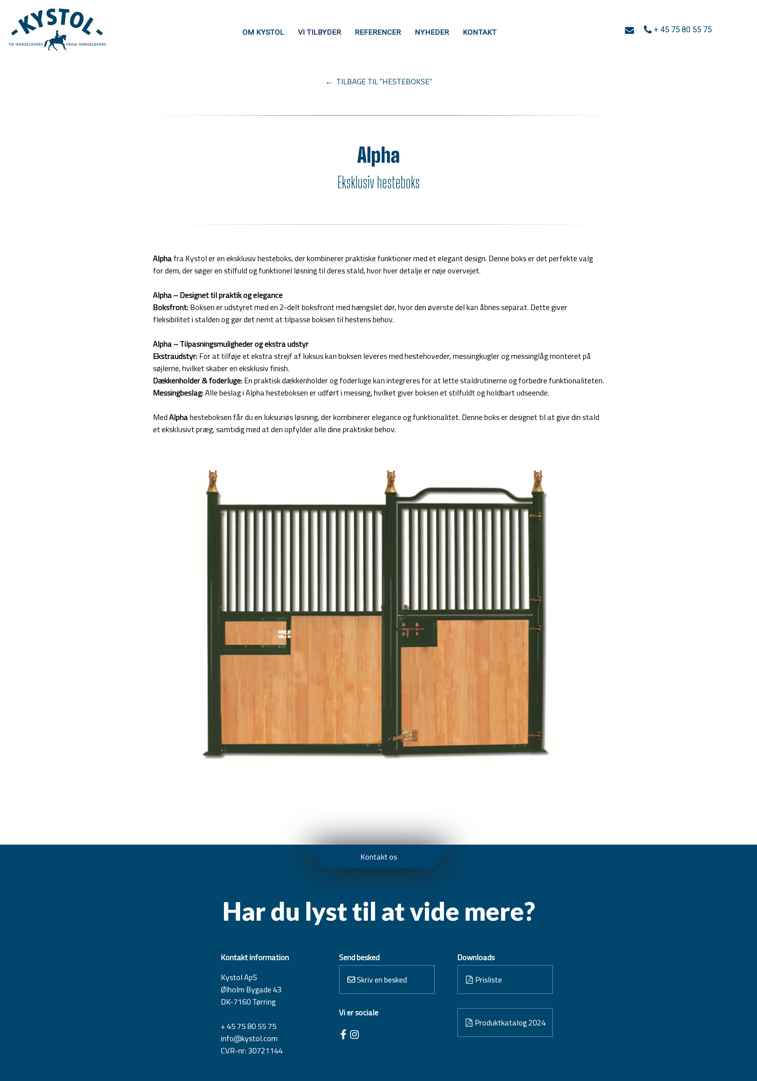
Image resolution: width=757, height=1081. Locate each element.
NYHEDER (432, 32)
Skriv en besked (381, 979)
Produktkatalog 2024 (509, 1022)
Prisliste (488, 979)
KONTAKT (480, 32)
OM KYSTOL (263, 32)
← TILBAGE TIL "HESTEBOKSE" (378, 81)
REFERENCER (378, 32)
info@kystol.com (249, 1038)
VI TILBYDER (319, 32)
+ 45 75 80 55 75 (248, 1026)
